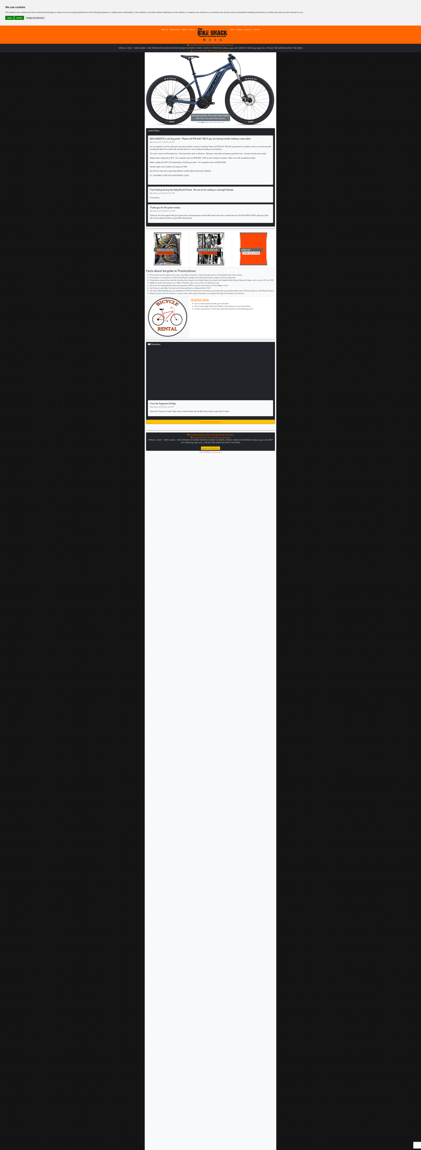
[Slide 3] (210, 104)
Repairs (184, 29)
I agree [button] (9, 18)
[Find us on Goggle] (221, 40)
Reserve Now (175, 29)
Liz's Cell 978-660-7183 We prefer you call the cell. (211, 51)
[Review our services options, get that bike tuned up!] (210, 230)
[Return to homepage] (212, 32)
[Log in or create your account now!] (253, 230)
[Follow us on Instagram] (210, 40)
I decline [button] (19, 18)
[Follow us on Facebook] (204, 40)
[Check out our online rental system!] (167, 230)
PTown (232, 29)
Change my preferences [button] (35, 18)
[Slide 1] (202, 104)
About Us (164, 29)
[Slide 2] (206, 104)
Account (257, 29)
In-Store (192, 29)
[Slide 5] (218, 104)
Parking (239, 29)
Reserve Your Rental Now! (210, 430)
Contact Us (248, 29)
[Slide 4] (214, 104)
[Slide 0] (198, 104)
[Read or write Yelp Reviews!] (215, 40)
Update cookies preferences (210, 404)
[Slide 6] (222, 104)
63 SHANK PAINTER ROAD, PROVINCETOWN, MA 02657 (211, 45)
